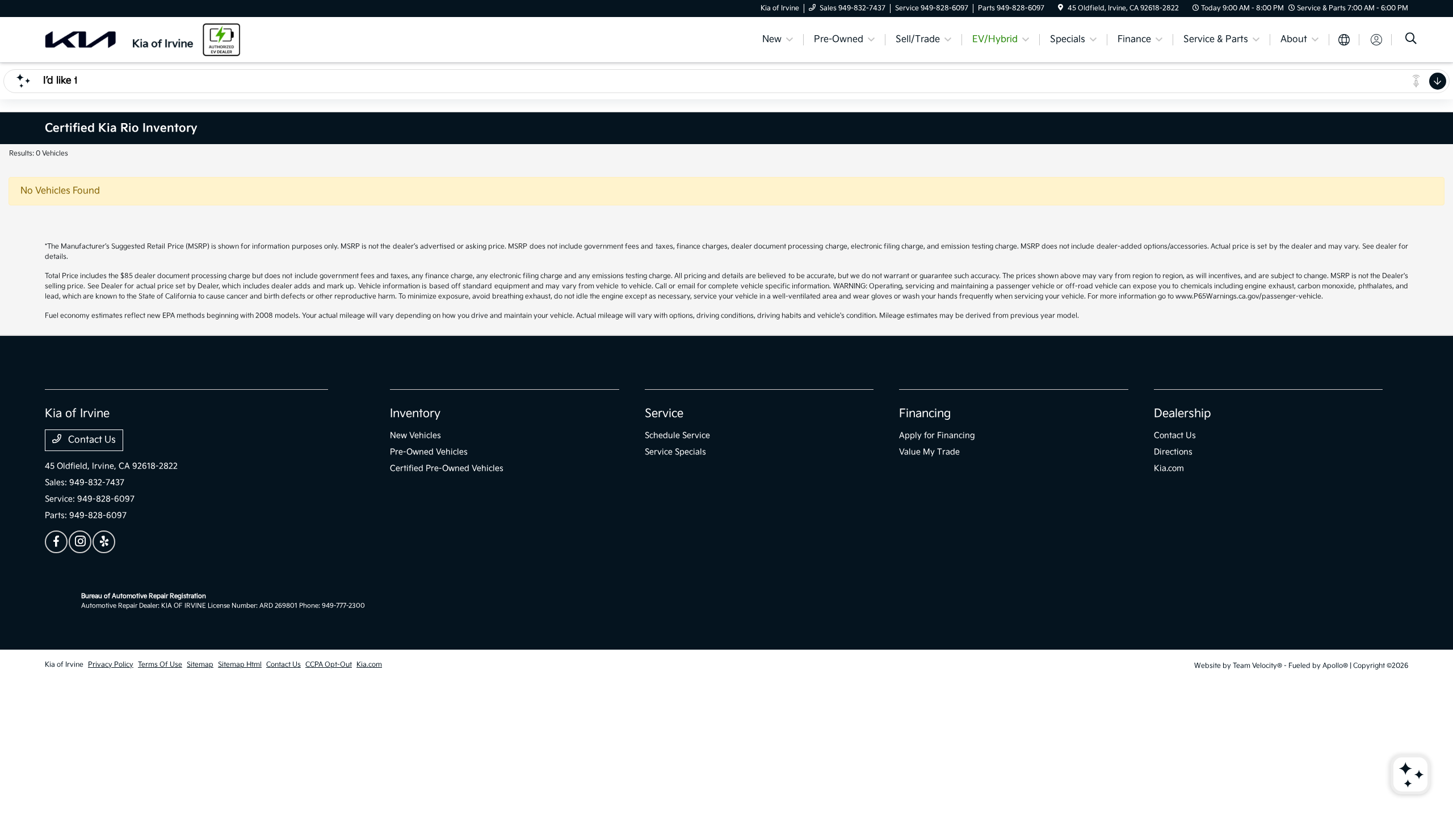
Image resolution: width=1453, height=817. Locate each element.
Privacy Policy (110, 664)
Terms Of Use (160, 664)
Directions (1173, 452)
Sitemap (200, 664)
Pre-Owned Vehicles (429, 452)
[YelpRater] (104, 541)
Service (664, 413)
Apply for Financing (937, 435)
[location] (1060, 8)
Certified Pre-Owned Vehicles (446, 468)
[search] (1411, 40)
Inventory (415, 413)
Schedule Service (677, 435)
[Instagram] (80, 541)
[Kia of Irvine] (142, 39)
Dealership (1182, 413)
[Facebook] (56, 541)
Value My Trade (929, 452)
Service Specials (675, 452)
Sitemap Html (240, 664)
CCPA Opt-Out (328, 664)
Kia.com (1169, 468)
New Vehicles (415, 435)
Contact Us (91, 440)
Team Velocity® (1257, 666)
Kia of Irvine (64, 664)
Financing (925, 413)
